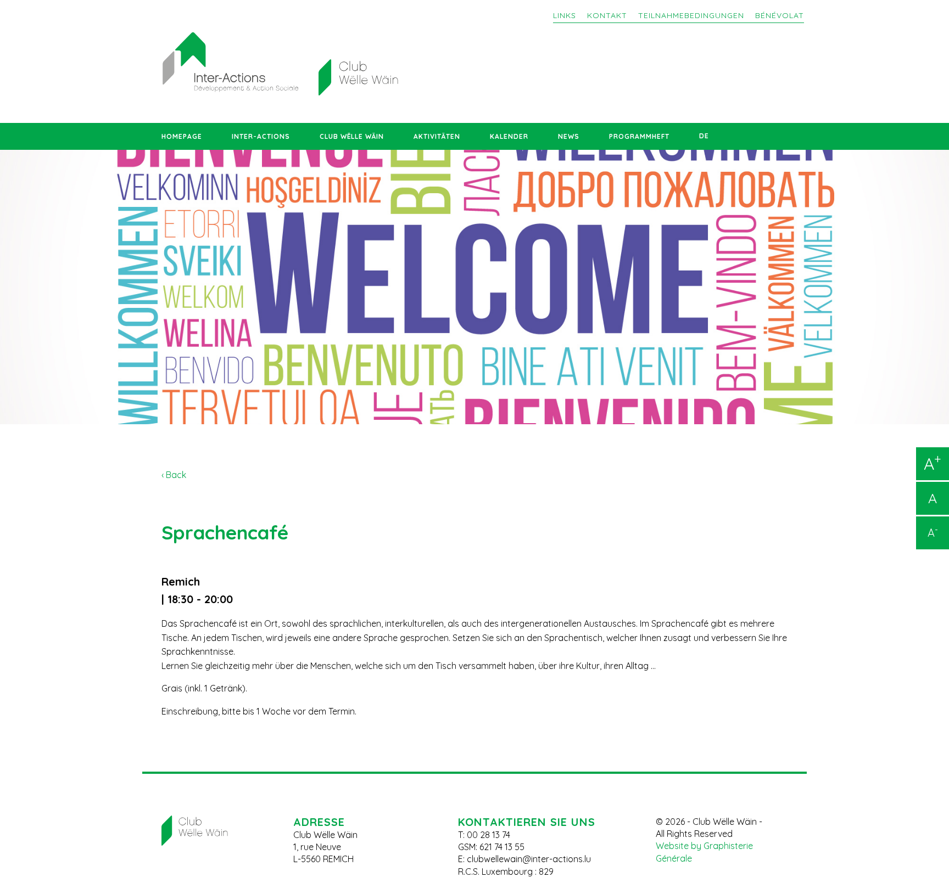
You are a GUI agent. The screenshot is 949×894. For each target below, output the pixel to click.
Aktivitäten (437, 136)
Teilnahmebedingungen (691, 15)
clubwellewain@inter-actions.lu (529, 858)
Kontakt (607, 15)
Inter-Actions (261, 136)
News (568, 136)
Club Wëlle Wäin (352, 136)
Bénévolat (779, 15)
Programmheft (639, 136)
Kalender (509, 136)
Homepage (181, 136)
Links (564, 15)
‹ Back (173, 474)
